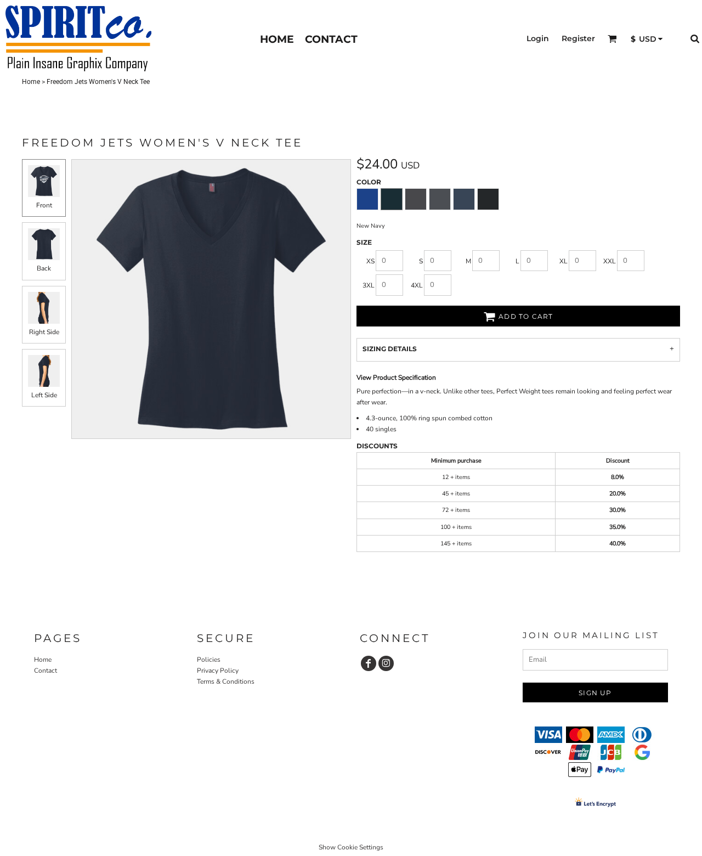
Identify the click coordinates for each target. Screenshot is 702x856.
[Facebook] (368, 663)
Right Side (44, 332)
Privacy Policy (218, 670)
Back (44, 268)
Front (44, 205)
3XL (369, 285)
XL (563, 261)
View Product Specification (396, 377)
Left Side (44, 395)
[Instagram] (386, 663)
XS (370, 261)
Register (578, 38)
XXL (609, 261)
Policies (208, 659)
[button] (612, 38)
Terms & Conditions (225, 681)
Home (31, 82)
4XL (417, 285)
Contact (45, 670)
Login (537, 38)
